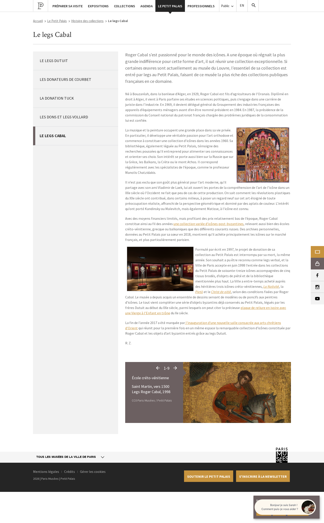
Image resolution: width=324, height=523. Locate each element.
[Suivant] (175, 368)
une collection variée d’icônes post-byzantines (208, 224)
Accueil (38, 21)
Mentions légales (46, 471)
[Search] (253, 5)
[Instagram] (317, 287)
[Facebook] (317, 275)
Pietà (199, 292)
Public (225, 6)
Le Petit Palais (57, 21)
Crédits (69, 471)
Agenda (146, 6)
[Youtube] (317, 298)
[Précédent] (158, 368)
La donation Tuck (57, 98)
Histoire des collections (87, 21)
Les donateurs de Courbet (65, 79)
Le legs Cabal (53, 135)
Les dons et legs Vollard (64, 116)
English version (242, 6)
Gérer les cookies (93, 471)
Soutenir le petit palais (208, 476)
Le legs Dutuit (54, 60)
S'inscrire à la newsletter (263, 476)
